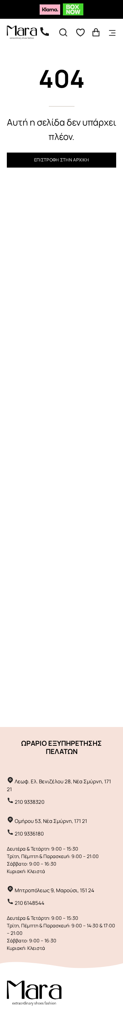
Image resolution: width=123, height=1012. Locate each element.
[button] (63, 32)
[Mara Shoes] (25, 32)
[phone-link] (48, 32)
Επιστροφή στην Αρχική (61, 160)
